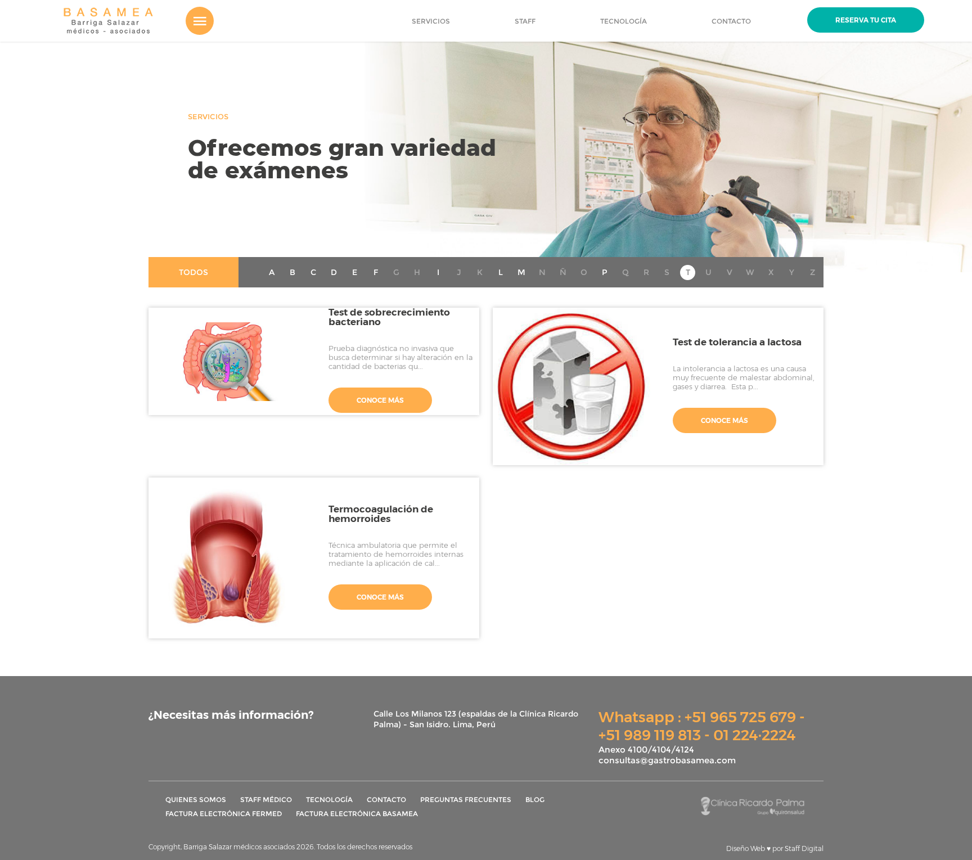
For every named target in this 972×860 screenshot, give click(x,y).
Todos (193, 272)
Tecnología (329, 799)
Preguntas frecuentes (465, 799)
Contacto (386, 799)
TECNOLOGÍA (623, 21)
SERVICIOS (431, 21)
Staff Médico (266, 799)
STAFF (525, 21)
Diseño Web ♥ (775, 848)
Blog (534, 799)
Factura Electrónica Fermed (223, 813)
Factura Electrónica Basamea (357, 813)
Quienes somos (195, 799)
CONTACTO (731, 21)
